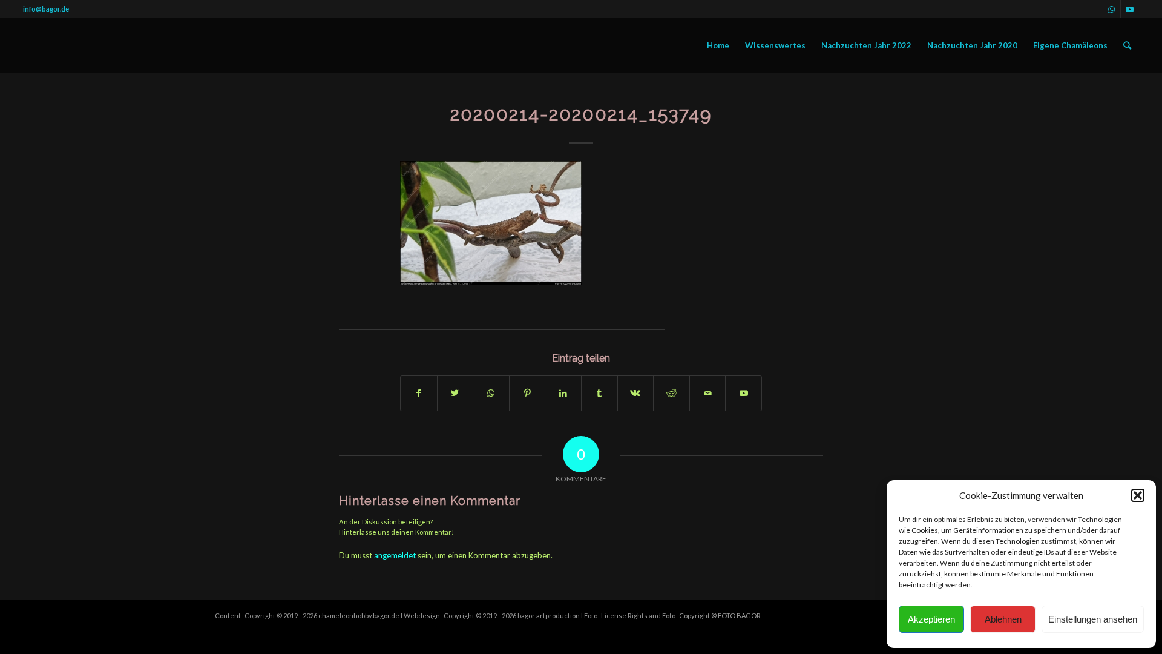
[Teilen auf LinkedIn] (563, 393)
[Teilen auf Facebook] (419, 393)
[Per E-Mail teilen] (708, 393)
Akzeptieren (931, 619)
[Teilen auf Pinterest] (527, 393)
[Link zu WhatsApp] (1111, 9)
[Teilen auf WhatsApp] (491, 393)
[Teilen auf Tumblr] (599, 393)
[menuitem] (718, 45)
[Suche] (1127, 45)
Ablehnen (1003, 619)
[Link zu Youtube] (1130, 9)
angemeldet (395, 555)
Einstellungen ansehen (1092, 619)
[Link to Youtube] (743, 393)
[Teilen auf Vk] (636, 393)
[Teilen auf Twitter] (455, 393)
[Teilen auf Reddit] (671, 393)
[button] (1138, 495)
